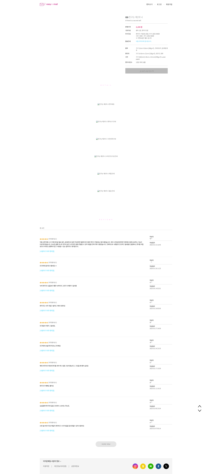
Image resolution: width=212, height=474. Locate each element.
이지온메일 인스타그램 (135, 466)
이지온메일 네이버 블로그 (150, 466)
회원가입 (169, 4)
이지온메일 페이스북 (158, 466)
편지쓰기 (149, 4)
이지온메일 (49, 4)
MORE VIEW (106, 444)
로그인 (159, 4)
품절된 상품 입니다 (146, 71)
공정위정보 (75, 466)
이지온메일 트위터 (166, 466)
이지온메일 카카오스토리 (143, 466)
